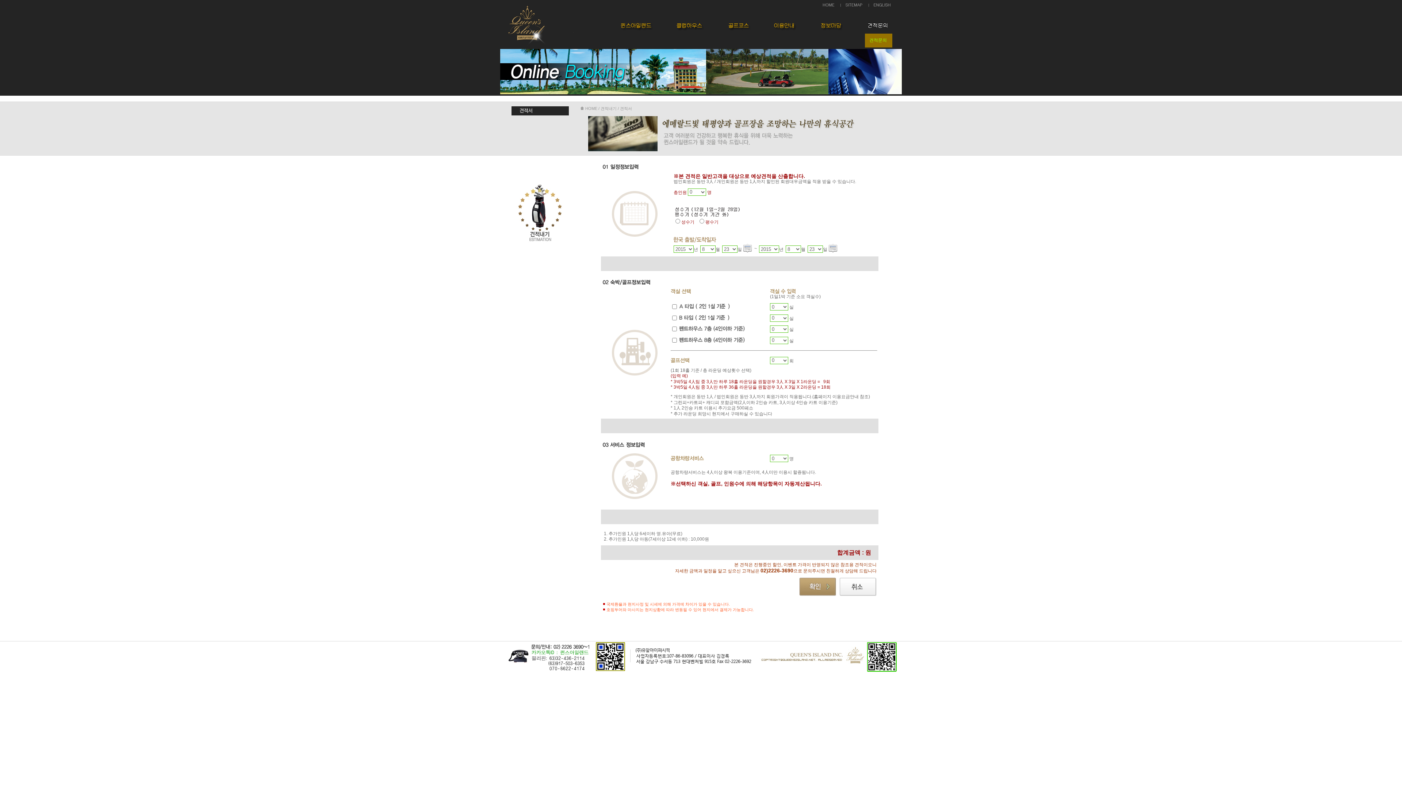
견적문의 (878, 40)
